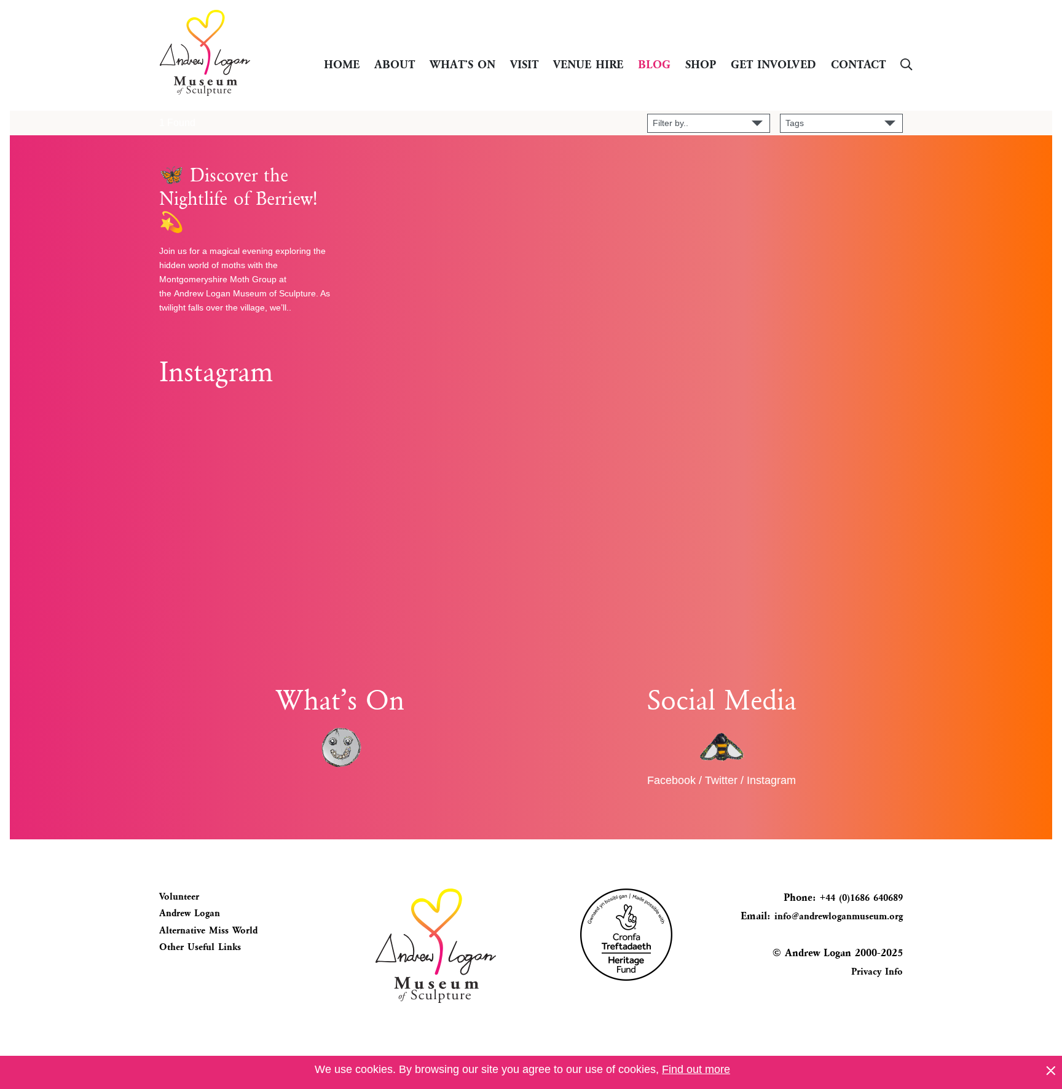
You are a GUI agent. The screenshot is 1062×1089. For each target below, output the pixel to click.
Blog (654, 63)
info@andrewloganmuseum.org (838, 916)
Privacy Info (877, 971)
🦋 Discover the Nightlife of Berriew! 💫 (238, 198)
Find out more (696, 1069)
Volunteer (179, 896)
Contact (858, 63)
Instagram (771, 780)
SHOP (700, 63)
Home (342, 63)
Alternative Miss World (208, 930)
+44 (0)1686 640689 (859, 898)
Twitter (721, 780)
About (394, 63)
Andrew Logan (189, 913)
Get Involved (773, 63)
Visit (524, 63)
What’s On (462, 63)
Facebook (671, 780)
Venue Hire (588, 63)
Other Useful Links (200, 947)
